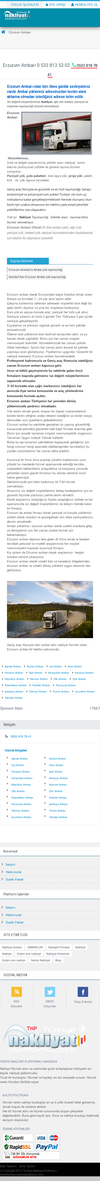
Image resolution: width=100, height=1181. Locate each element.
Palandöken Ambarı (16, 685)
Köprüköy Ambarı (14, 679)
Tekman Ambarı (38, 691)
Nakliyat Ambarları (58, 954)
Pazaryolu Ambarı (66, 685)
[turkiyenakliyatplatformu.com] (16, 15)
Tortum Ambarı (61, 691)
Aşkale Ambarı (13, 666)
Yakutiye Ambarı (14, 697)
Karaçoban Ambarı (58, 672)
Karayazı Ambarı (84, 672)
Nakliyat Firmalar (59, 947)
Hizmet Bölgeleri (16, 750)
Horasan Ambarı (14, 672)
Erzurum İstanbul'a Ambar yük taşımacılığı (36, 269)
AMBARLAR (35, 947)
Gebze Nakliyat (40, 960)
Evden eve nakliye (13, 960)
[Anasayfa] (3, 32)
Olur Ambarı (79, 679)
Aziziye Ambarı (35, 666)
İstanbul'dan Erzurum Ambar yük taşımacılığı (37, 277)
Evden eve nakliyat (29, 954)
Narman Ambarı (39, 679)
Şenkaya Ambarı (14, 691)
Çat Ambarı (55, 666)
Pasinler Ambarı (41, 685)
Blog (58, 960)
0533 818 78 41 (21, 736)
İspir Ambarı (35, 672)
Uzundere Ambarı (85, 691)
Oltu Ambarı (60, 679)
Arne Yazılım (27, 1166)
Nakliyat (80, 947)
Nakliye (7, 954)
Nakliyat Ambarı (12, 947)
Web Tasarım (8, 1166)
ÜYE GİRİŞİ (57, 4)
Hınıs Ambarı (75, 666)
